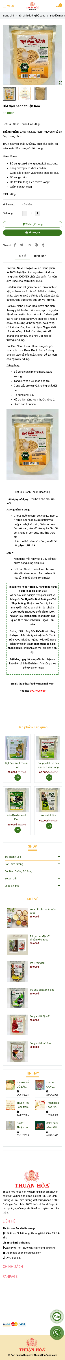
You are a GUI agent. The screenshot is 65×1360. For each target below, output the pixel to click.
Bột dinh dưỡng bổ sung (31, 15)
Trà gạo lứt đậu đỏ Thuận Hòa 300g (40, 938)
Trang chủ (8, 15)
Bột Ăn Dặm (11, 878)
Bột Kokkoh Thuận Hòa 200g (43, 911)
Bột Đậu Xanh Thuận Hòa (16, 765)
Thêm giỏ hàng (34, 224)
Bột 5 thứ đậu (48, 815)
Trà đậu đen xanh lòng (42, 989)
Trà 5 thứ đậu (37, 963)
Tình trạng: (9, 204)
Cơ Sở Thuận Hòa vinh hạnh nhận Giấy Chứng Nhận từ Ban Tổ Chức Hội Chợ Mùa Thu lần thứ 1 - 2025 (23, 1125)
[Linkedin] (29, 245)
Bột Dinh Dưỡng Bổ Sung (18, 871)
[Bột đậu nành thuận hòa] (32, 6)
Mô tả (22, 256)
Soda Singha (12, 885)
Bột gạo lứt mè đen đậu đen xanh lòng (48, 765)
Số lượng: (8, 213)
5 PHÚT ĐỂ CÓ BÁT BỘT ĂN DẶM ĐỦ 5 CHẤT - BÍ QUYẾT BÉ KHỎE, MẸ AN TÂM (23, 1085)
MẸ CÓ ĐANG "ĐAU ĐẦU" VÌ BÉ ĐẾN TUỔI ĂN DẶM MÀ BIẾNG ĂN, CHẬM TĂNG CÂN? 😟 (52, 1085)
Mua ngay (34, 232)
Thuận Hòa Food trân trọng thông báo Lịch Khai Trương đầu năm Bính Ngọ (23, 1105)
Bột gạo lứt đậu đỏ (40, 1016)
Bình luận (40, 256)
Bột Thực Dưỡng (14, 864)
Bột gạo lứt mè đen (40, 1043)
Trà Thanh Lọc (13, 856)
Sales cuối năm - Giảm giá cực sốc (52, 1125)
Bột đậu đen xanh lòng (17, 817)
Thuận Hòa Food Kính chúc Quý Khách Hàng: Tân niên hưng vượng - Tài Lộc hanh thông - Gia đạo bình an (52, 1105)
